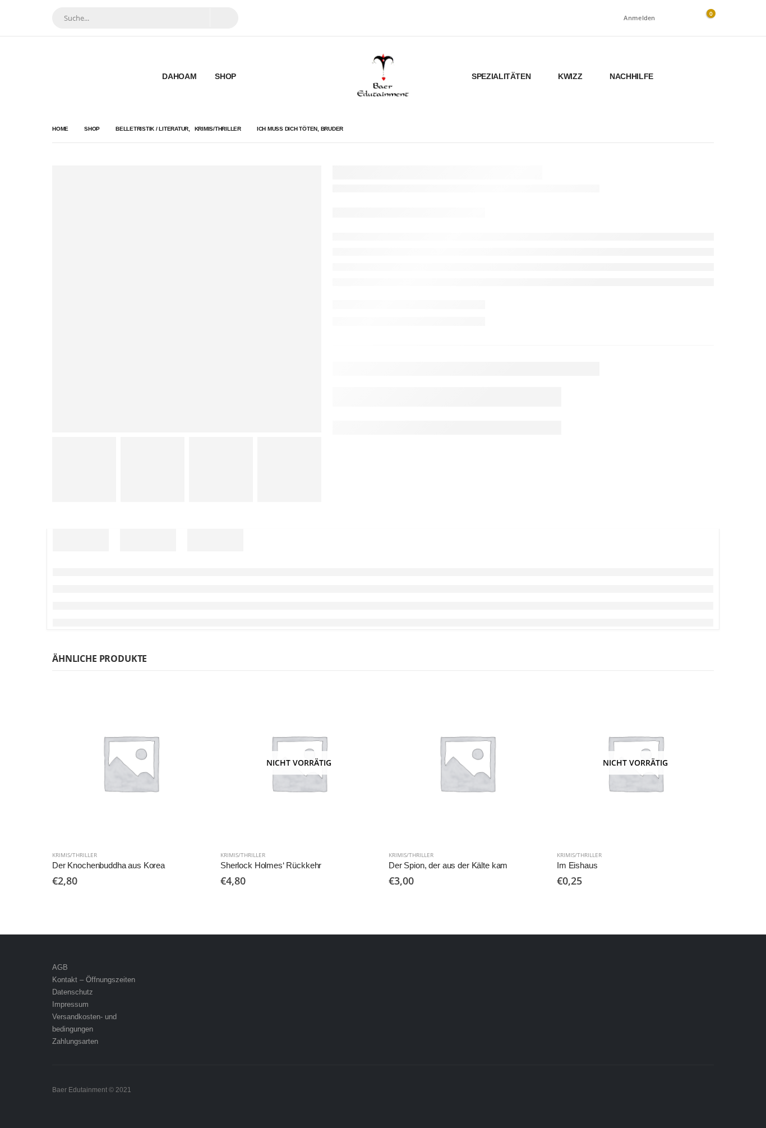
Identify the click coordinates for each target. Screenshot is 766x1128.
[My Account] (679, 18)
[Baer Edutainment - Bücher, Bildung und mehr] (383, 76)
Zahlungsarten (75, 1041)
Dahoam (179, 76)
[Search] (224, 17)
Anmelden (639, 17)
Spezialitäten (501, 76)
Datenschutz (72, 992)
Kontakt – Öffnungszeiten (93, 979)
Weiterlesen (359, 703)
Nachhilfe (631, 76)
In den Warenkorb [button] (191, 703)
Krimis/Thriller (74, 855)
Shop (225, 76)
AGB (60, 967)
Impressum (70, 1004)
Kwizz (570, 76)
